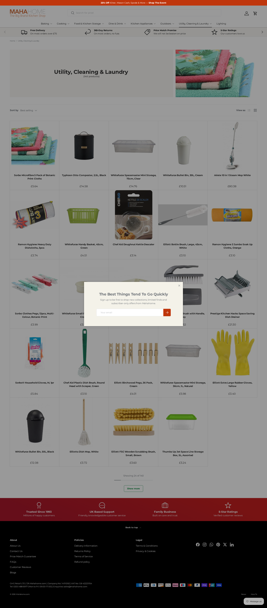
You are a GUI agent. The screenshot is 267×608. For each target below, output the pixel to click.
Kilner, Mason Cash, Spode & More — (133, 3)
